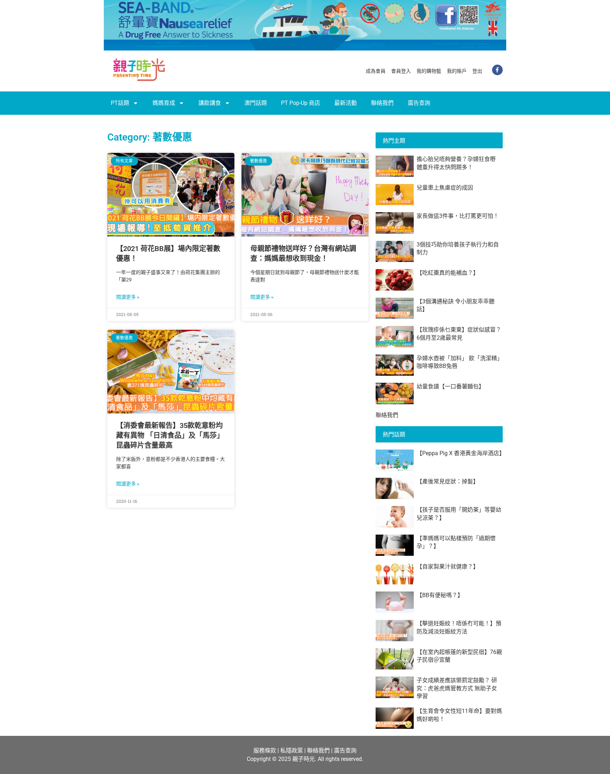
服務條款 (264, 750)
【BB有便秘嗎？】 (440, 595)
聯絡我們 (382, 103)
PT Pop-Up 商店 (300, 103)
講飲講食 (209, 103)
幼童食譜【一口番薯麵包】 (450, 386)
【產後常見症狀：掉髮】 (448, 481)
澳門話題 (255, 103)
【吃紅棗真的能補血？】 (448, 272)
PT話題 (120, 103)
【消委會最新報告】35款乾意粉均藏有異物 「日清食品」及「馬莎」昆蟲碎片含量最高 (170, 435)
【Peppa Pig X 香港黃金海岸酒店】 (461, 453)
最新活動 (345, 103)
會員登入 (401, 71)
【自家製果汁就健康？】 (448, 566)
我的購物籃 (429, 71)
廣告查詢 (419, 103)
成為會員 (375, 71)
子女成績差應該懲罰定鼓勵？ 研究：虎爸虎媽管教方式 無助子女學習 (457, 688)
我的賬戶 (457, 71)
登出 (477, 71)
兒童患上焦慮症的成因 (445, 187)
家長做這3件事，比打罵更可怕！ (458, 216)
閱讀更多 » (127, 297)
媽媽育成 (163, 103)
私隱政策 (291, 750)
